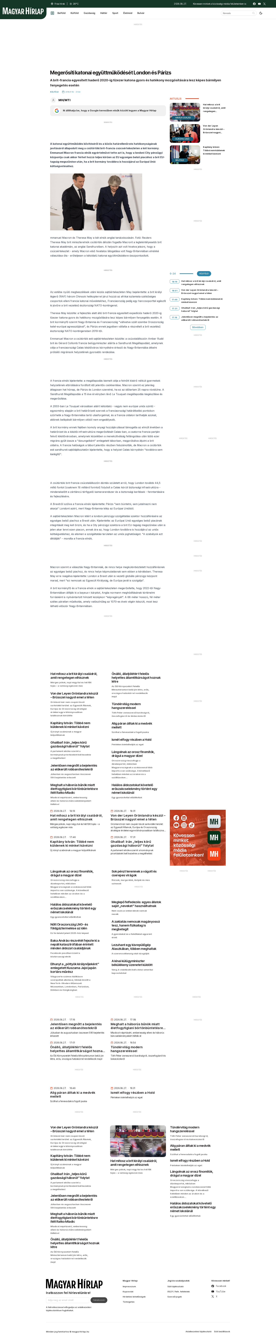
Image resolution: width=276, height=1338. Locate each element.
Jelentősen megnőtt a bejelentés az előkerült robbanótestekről (199, 318)
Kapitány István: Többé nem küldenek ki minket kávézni (214, 150)
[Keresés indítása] (253, 13)
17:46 (175, 299)
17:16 (174, 317)
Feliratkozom (99, 1300)
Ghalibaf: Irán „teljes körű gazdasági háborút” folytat (200, 309)
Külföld (75, 13)
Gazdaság (89, 13)
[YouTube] (259, 4)
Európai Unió (182, 139)
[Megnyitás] (52, 13)
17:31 (174, 308)
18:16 (174, 281)
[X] (264, 4)
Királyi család (183, 117)
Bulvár (140, 13)
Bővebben (197, 327)
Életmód (127, 13)
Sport (115, 13)
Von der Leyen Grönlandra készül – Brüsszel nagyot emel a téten (213, 130)
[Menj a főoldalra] (23, 11)
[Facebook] (254, 4)
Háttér (103, 13)
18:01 (174, 290)
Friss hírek (60, 3)
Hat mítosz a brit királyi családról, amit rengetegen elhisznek (214, 109)
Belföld (61, 13)
